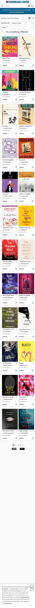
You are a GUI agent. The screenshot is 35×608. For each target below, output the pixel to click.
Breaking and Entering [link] (25, 126)
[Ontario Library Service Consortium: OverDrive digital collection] (17, 2)
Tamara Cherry (7, 263)
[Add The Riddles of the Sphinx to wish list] (33, 269)
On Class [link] (5, 126)
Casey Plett (6, 229)
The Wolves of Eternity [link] (9, 431)
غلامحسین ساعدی (8, 196)
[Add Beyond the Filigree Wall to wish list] (33, 303)
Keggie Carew (24, 365)
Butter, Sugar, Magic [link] (8, 295)
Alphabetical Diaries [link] (24, 58)
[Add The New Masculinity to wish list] (33, 100)
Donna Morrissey (24, 433)
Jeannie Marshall (8, 365)
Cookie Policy (8, 603)
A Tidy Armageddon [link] (8, 160)
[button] (29, 18)
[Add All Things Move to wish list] (16, 371)
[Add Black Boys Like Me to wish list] (16, 405)
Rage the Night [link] (23, 431)
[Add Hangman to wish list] (16, 100)
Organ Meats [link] (22, 397)
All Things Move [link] (7, 363)
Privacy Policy (15, 589)
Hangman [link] (5, 92)
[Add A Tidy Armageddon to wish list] (16, 167)
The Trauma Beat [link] (7, 261)
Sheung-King (7, 60)
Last (22, 449)
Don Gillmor (23, 128)
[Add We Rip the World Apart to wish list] (33, 235)
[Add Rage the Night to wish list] (33, 438)
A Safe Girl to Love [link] (8, 228)
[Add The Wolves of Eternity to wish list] (16, 438)
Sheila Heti (23, 60)
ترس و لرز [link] (5, 194)
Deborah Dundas (8, 128)
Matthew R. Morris (8, 399)
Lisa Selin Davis (24, 162)
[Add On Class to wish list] (16, 134)
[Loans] (28, 6)
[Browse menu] (32, 6)
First (14, 449)
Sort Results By (5, 23)
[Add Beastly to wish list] (33, 371)
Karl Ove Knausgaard (9, 433)
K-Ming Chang (24, 399)
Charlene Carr (24, 229)
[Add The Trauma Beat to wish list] (16, 269)
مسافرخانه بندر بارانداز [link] (25, 194)
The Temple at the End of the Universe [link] (9, 329)
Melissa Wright (24, 297)
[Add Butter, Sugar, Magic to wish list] (16, 303)
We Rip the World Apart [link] (25, 228)
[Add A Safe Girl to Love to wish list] (16, 235)
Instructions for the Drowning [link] (25, 329)
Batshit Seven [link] (6, 58)
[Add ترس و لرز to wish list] (16, 201)
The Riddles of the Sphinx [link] (25, 261)
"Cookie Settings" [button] (24, 597)
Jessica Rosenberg (8, 297)
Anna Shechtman (25, 263)
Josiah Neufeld (7, 331)
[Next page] (22, 445)
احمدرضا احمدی (24, 196)
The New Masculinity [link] (25, 92)
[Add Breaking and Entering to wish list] (33, 134)
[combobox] (14, 6)
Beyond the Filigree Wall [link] (25, 295)
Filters (4, 27)
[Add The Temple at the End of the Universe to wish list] (16, 337)
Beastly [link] (21, 363)
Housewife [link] (22, 160)
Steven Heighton (24, 331)
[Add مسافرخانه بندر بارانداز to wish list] (33, 201)
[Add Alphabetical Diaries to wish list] (33, 66)
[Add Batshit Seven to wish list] (16, 66)
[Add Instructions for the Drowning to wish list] (33, 337)
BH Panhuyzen (7, 162)
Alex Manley (23, 94)
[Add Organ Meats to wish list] (33, 405)
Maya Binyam (7, 94)
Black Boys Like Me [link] (8, 397)
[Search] (2, 6)
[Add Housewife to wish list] (33, 167)
